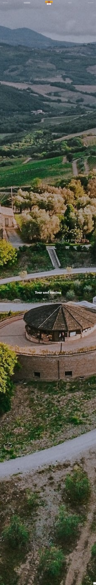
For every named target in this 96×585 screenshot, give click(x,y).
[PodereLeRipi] (49, 3)
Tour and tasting (27, 2)
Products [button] (69, 2)
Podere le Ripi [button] (5, 2)
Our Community (90, 2)
